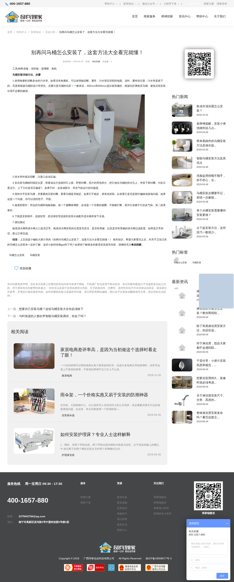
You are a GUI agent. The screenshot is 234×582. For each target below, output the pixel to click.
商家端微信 (160, 497)
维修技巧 (122, 513)
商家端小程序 (161, 508)
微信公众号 (148, 3)
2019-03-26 (202, 132)
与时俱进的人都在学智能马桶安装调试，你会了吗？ (52, 316)
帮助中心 (110, 3)
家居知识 (128, 3)
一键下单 (193, 3)
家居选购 (122, 502)
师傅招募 (167, 16)
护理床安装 (68, 455)
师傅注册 (85, 497)
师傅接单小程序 (162, 513)
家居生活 (122, 524)
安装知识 (36, 32)
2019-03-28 (202, 202)
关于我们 (220, 16)
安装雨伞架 (68, 415)
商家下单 (85, 502)
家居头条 (122, 497)
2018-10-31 (202, 115)
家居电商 (67, 375)
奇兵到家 (96, 61)
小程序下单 (170, 3)
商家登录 (222, 3)
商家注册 (209, 3)
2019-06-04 (202, 317)
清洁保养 (122, 519)
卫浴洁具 (50, 32)
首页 (135, 16)
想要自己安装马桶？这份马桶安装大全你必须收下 (51, 308)
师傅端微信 (160, 502)
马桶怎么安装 (16, 255)
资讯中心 (184, 16)
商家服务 (149, 16)
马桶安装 (35, 255)
